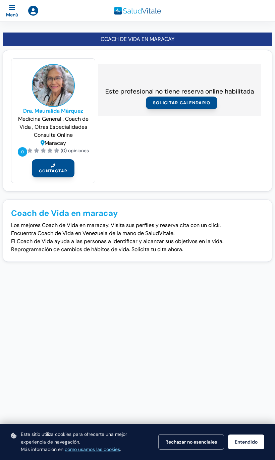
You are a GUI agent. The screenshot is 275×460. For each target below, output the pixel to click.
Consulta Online (53, 134)
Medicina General (40, 118)
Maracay (55, 143)
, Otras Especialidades (59, 126)
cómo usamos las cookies (92, 449)
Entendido (246, 442)
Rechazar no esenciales (191, 442)
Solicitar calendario (182, 103)
